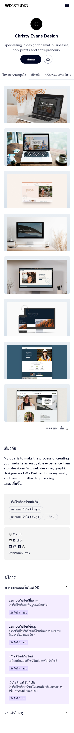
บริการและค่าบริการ (58, 75)
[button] (37, 104)
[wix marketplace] (16, 5)
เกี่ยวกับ (35, 75)
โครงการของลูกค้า (14, 75)
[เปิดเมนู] (67, 5)
